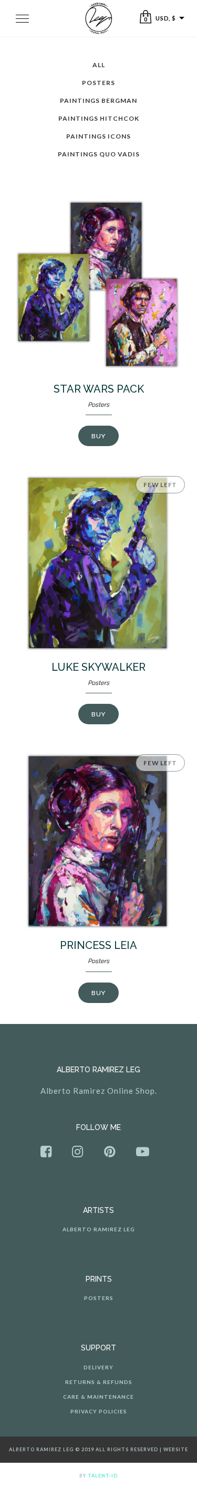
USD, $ (165, 18)
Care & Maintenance (98, 1396)
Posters (98, 83)
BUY (98, 436)
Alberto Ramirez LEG (99, 1229)
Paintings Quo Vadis (99, 154)
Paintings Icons (98, 136)
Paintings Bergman (98, 100)
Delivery (98, 1367)
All (98, 65)
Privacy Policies (98, 1411)
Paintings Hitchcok (98, 118)
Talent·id (103, 1476)
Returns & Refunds (98, 1382)
